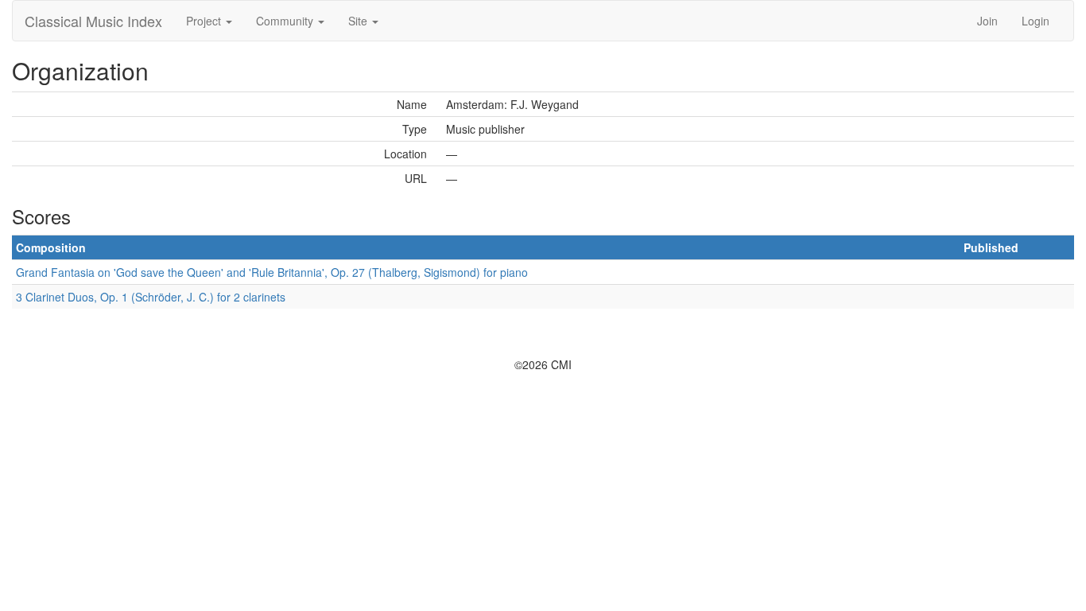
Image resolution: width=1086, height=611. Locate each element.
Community (286, 21)
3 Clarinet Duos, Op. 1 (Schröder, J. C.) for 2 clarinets (150, 297)
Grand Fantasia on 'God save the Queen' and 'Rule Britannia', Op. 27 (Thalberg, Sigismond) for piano (272, 272)
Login (1035, 21)
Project (205, 21)
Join (987, 21)
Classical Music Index (93, 20)
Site (359, 21)
